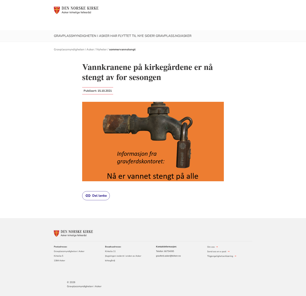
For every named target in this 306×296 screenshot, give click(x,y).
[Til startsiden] (76, 10)
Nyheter (101, 49)
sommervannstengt (122, 49)
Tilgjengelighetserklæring (220, 256)
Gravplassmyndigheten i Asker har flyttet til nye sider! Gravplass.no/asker (122, 36)
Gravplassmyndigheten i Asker (74, 49)
